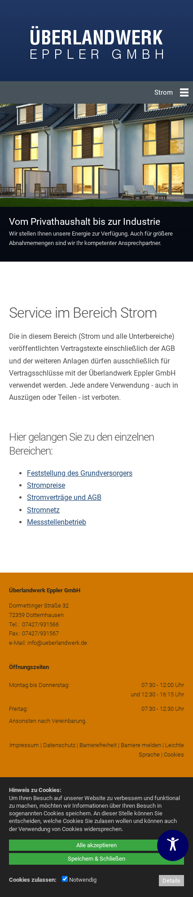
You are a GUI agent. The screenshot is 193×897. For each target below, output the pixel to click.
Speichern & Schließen (96, 858)
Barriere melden (141, 745)
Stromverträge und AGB (64, 497)
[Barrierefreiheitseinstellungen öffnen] (173, 845)
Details (171, 880)
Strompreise (46, 485)
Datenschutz (59, 745)
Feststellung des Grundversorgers (79, 473)
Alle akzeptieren (96, 845)
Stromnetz (43, 510)
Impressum (24, 745)
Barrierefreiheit (98, 745)
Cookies (174, 754)
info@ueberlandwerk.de (57, 642)
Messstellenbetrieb (56, 522)
